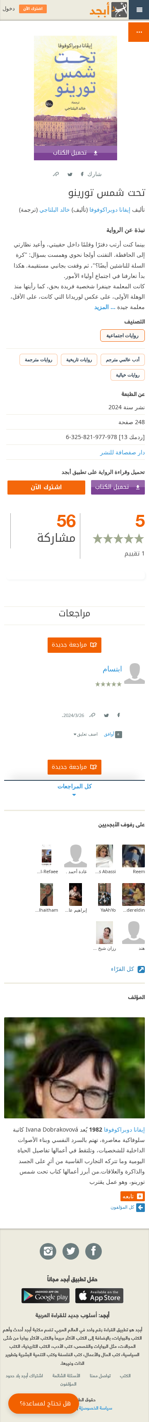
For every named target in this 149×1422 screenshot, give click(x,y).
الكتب (125, 1375)
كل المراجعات (75, 786)
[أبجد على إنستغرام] (47, 1251)
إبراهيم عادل (75, 910)
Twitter (69, 172)
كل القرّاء (123, 969)
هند (142, 948)
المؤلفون (68, 1383)
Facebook (81, 172)
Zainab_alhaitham (46, 910)
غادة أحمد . (76, 871)
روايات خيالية (127, 375)
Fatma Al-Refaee (46, 871)
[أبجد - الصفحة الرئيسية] (98, 9)
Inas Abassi (104, 871)
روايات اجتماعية (122, 335)
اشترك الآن (46, 487)
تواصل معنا (100, 1375)
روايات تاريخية (79, 359)
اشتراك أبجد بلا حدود (24, 1375)
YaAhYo (108, 910)
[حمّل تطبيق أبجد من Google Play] (45, 1296)
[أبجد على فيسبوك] (93, 1251)
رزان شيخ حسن (104, 948)
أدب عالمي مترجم (122, 359)
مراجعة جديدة (69, 644)
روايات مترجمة (38, 359)
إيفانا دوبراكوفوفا (109, 209)
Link (92, 713)
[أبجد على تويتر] (70, 1251)
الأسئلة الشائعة (66, 1375)
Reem (139, 871)
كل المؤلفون (122, 1207)
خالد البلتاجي (54, 209)
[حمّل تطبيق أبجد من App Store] (99, 1296)
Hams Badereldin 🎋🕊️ (133, 910)
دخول (8, 8)
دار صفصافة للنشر (122, 452)
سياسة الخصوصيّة (95, 1407)
